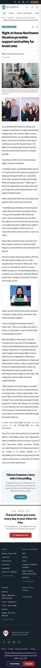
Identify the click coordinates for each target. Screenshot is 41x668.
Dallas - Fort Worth (24, 13)
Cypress (4, 609)
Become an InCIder (21, 649)
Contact (10, 649)
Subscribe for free (21, 535)
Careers (32, 649)
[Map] (15, 2)
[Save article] (37, 27)
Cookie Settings (14, 664)
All (4, 13)
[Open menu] (37, 7)
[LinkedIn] (14, 642)
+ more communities (7, 575)
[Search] (27, 7)
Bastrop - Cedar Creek (9, 553)
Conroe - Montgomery (9, 602)
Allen (24, 553)
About (4, 649)
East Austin (5, 564)
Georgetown (6, 568)
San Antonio (27, 597)
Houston (5, 587)
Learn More (20, 497)
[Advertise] (27, 2)
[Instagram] (9, 642)
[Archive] (23, 2)
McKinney (25, 577)
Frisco (24, 561)
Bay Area (5, 592)
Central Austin (6, 561)
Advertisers (11, 18)
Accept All (28, 664)
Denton (24, 557)
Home (3, 18)
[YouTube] (19, 642)
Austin (11, 13)
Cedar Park (5, 557)
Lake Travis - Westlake (9, 572)
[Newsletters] (19, 2)
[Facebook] (4, 642)
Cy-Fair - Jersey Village (9, 605)
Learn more (23, 658)
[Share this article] (33, 27)
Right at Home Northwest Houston (25, 18)
